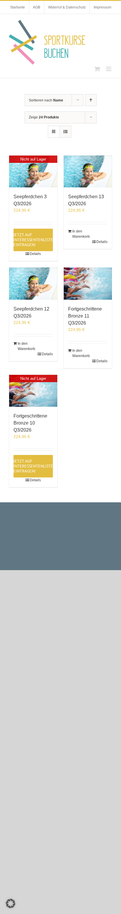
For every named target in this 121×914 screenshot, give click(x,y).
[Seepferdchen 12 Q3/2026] (33, 283)
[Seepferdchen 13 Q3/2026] (88, 171)
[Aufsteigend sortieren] (91, 100)
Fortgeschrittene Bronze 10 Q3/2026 (30, 422)
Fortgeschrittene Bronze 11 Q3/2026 (85, 315)
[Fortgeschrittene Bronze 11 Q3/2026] (88, 283)
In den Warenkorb (80, 234)
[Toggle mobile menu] (109, 69)
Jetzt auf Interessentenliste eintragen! (33, 239)
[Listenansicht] (65, 131)
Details (35, 254)
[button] (10, 903)
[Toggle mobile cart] (97, 69)
